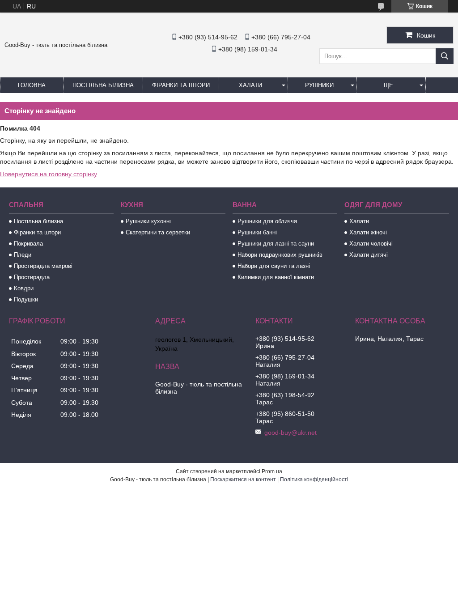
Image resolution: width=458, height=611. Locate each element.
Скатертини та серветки (158, 232)
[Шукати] (445, 56)
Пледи (22, 254)
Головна (32, 85)
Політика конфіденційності (314, 479)
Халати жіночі (368, 232)
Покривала (28, 243)
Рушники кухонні (148, 221)
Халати (250, 85)
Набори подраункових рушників (279, 254)
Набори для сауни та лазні (273, 266)
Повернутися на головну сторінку (48, 174)
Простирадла (32, 277)
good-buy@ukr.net (290, 432)
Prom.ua (272, 471)
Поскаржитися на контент (243, 479)
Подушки (26, 299)
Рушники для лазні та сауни (275, 243)
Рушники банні (257, 232)
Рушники (319, 85)
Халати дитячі (368, 254)
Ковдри (24, 288)
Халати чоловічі (371, 243)
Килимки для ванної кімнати (275, 277)
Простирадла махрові (43, 266)
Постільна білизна (103, 85)
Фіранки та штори (181, 85)
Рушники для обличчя (267, 221)
